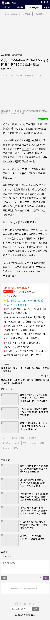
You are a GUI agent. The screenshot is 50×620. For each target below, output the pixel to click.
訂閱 (35, 609)
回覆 (45, 578)
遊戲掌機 (32, 438)
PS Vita (6, 448)
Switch (33, 443)
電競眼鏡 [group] (40, 13)
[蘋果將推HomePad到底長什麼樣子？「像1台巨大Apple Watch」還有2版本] (10, 399)
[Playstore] (29, 603)
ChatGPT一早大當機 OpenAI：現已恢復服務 (32, 537)
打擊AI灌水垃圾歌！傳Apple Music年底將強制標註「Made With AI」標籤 (34, 510)
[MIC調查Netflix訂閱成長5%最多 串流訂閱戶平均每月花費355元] (10, 526)
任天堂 (16, 448)
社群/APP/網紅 (33, 7)
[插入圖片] (40, 578)
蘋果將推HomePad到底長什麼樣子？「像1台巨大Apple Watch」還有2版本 (33, 397)
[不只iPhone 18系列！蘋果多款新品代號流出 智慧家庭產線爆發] (10, 413)
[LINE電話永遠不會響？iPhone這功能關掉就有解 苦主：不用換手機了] (10, 484)
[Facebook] (16, 603)
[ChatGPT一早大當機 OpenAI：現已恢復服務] (10, 540)
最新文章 (7, 7)
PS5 (24, 443)
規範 (4, 578)
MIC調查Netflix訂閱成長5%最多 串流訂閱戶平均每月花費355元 (33, 524)
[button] (44, 2)
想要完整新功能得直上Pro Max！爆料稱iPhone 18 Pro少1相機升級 (33, 425)
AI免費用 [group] (27, 13)
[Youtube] (41, 2)
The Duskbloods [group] (10, 13)
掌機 (23, 438)
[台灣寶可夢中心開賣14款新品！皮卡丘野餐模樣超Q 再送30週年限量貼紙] (10, 470)
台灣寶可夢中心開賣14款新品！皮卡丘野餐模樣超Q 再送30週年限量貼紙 (34, 468)
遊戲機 (14, 438)
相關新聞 (5, 459)
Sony (5, 438)
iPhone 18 (6, 389)
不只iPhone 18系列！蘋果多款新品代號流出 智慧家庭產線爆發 (34, 411)
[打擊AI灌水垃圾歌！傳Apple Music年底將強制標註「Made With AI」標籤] (10, 512)
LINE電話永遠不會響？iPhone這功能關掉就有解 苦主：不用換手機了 (33, 482)
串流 (42, 443)
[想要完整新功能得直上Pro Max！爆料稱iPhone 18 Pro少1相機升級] (10, 427)
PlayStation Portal (11, 443)
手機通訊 (19, 7)
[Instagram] (20, 603)
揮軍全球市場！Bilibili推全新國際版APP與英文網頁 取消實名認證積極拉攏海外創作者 (34, 496)
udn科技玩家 (5, 55)
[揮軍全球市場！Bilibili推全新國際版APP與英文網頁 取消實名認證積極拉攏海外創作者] (10, 498)
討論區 (4, 552)
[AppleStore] (33, 603)
